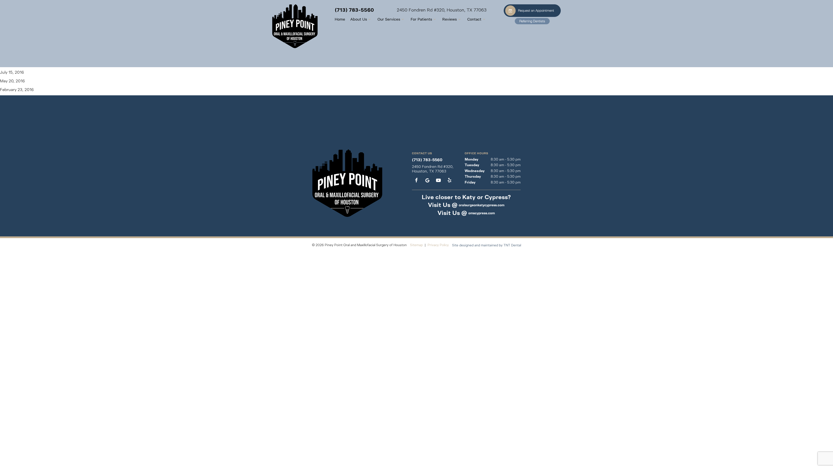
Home (340, 19)
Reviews (449, 19)
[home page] (295, 26)
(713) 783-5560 (354, 10)
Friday (470, 182)
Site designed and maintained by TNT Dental (486, 245)
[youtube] (438, 180)
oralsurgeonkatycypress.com (481, 205)
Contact (474, 19)
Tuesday (472, 165)
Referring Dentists (532, 21)
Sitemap (416, 244)
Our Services (388, 19)
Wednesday (475, 171)
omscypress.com (481, 213)
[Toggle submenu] (369, 19)
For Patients (421, 19)
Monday (471, 159)
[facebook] (416, 180)
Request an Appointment (536, 10)
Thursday (473, 176)
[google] (427, 180)
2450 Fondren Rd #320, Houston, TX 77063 (442, 10)
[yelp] (449, 180)
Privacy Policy (438, 244)
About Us (358, 19)
